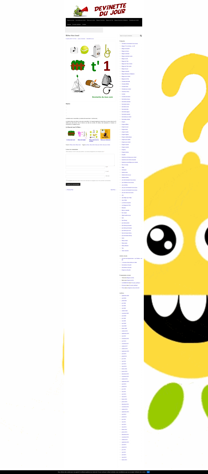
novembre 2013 (125, 437)
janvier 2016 (124, 371)
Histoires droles (125, 177)
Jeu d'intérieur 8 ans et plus (128, 182)
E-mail (107, 171)
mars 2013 (124, 457)
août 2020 (124, 315)
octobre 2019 (125, 331)
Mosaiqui (124, 207)
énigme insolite (125, 132)
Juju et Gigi (124, 200)
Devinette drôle (125, 109)
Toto (123, 248)
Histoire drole (125, 172)
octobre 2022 (125, 310)
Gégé (123, 167)
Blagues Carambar (100, 20)
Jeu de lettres (125, 185)
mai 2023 (124, 308)
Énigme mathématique (127, 137)
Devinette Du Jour (90, 38)
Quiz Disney (124, 220)
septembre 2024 (125, 295)
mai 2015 (124, 391)
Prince (123, 287)
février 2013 (124, 459)
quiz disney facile (125, 223)
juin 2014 (124, 419)
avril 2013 (124, 454)
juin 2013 (124, 449)
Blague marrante (125, 71)
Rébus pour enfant (91, 20)
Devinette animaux (126, 99)
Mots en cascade (125, 210)
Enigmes (69, 24)
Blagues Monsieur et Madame (121, 20)
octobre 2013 (125, 439)
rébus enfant (92, 144)
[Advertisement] (94, 27)
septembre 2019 (125, 333)
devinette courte (125, 106)
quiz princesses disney (127, 235)
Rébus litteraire (125, 245)
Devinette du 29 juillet (126, 267)
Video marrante (125, 250)
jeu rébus (87, 144)
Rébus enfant (72, 144)
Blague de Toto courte (126, 66)
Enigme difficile (125, 124)
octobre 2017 (125, 346)
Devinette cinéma (125, 104)
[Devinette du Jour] (104, 17)
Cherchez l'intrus (125, 91)
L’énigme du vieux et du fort (133, 287)
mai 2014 (124, 422)
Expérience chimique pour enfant (129, 157)
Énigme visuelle (125, 144)
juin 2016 (124, 358)
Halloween (124, 169)
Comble (123, 94)
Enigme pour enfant (126, 142)
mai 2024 (124, 305)
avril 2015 (124, 394)
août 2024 (124, 298)
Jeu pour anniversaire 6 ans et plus (129, 187)
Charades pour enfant (134, 20)
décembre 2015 (125, 374)
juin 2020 (124, 318)
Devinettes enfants (126, 119)
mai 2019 (124, 336)
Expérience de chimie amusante (129, 159)
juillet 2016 (124, 356)
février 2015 (124, 399)
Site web (107, 175)
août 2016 (124, 353)
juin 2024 (124, 303)
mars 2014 (124, 427)
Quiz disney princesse (126, 225)
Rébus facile (78, 144)
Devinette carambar (126, 101)
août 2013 (124, 444)
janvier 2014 (124, 432)
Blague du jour (125, 68)
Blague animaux (125, 51)
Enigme (123, 121)
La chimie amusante (126, 202)
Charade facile (125, 86)
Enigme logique (125, 134)
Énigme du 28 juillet (126, 270)
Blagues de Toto (109, 20)
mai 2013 (124, 452)
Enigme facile (125, 129)
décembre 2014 (125, 404)
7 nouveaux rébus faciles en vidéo (129, 262)
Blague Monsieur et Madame (128, 73)
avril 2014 (124, 424)
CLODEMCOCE (125, 282)
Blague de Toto (125, 61)
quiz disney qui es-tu (126, 230)
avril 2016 (124, 363)
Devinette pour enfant (126, 116)
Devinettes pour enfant (81, 20)
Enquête (123, 154)
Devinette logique (126, 111)
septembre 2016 (125, 351)
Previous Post (69, 189)
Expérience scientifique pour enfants (130, 162)
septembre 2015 (125, 381)
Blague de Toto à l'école (127, 63)
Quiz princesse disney (126, 233)
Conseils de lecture (126, 96)
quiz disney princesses (127, 228)
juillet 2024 (124, 300)
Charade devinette (126, 81)
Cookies (84, 24)
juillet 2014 (124, 416)
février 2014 (124, 429)
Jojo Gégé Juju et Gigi (126, 197)
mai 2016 (124, 361)
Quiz (123, 217)
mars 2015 (124, 396)
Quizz (123, 238)
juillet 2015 (124, 386)
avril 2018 (124, 341)
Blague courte (125, 58)
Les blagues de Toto (126, 205)
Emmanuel (124, 285)
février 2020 (124, 328)
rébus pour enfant (98, 144)
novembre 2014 (125, 406)
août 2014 (124, 414)
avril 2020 (124, 323)
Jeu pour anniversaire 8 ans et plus (129, 190)
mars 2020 (124, 326)
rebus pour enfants (106, 144)
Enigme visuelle (125, 147)
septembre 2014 (125, 411)
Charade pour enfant (126, 89)
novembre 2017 (125, 343)
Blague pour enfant (126, 76)
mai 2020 (124, 320)
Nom (107, 166)
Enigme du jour (125, 127)
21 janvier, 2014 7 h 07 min (71, 38)
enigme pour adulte (126, 139)
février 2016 (124, 368)
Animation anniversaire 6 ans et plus (130, 43)
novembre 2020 (125, 313)
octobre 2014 (125, 409)
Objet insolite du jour (126, 215)
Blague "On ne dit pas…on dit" (128, 46)
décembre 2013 (125, 434)
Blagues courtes (70, 20)
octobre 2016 (125, 348)
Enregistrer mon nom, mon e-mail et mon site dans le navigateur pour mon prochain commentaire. (89, 180)
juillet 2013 (124, 447)
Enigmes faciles (125, 152)
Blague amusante (126, 48)
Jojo (123, 195)
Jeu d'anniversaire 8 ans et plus (129, 180)
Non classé (124, 212)
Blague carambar (125, 53)
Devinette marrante (126, 114)
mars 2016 (124, 366)
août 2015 (124, 384)
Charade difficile (125, 84)
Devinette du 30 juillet (126, 265)
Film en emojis (125, 164)
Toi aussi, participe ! (76, 24)
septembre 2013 (125, 442)
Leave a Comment (81, 38)
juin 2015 (124, 389)
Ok (148, 472)
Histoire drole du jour (126, 175)
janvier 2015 (124, 401)
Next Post (113, 189)
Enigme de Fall (130, 280)
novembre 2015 (125, 376)
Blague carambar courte (127, 56)
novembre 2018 (125, 338)
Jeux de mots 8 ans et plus (127, 192)
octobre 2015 (125, 379)
